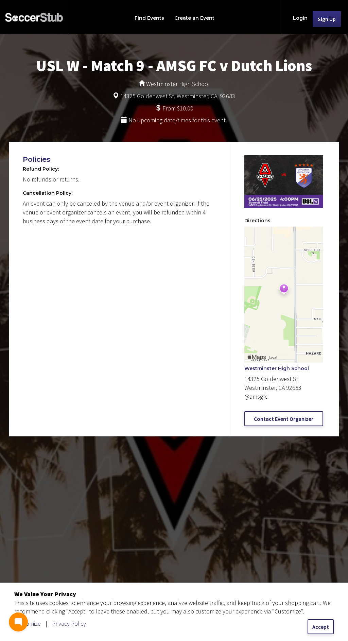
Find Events (149, 18)
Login (300, 18)
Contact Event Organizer (283, 418)
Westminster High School (276, 368)
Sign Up (327, 19)
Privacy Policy (69, 623)
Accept (320, 626)
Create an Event (194, 18)
